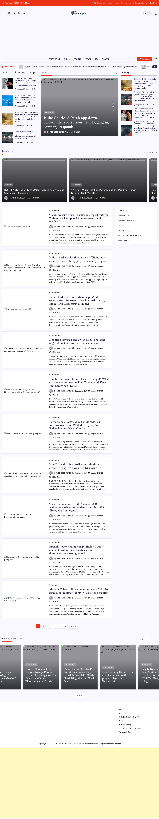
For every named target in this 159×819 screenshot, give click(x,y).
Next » (73, 626)
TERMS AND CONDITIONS (129, 236)
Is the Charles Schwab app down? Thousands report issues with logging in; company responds (26, 98)
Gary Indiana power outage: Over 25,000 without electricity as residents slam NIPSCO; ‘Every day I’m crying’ (77, 507)
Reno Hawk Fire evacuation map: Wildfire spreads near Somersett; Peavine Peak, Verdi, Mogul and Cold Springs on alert (26, 116)
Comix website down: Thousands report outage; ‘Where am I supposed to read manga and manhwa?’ (26, 81)
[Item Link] (7, 83)
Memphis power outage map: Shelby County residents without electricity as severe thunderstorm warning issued (76, 550)
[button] (147, 13)
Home (120, 225)
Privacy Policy (124, 231)
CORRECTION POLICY (127, 220)
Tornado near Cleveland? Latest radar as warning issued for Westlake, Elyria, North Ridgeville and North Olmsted (145, 128)
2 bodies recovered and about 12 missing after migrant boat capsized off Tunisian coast (25, 135)
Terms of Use (123, 241)
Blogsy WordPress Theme (110, 744)
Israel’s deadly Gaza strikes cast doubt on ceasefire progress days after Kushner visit (75, 466)
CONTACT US (124, 215)
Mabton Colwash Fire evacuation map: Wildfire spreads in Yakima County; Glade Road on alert (79, 591)
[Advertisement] (79, 38)
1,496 (63, 626)
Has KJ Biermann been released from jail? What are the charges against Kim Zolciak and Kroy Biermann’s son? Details (145, 113)
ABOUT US (122, 210)
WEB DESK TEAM (57, 132)
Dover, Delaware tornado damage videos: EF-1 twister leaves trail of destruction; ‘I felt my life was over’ (95, 67)
